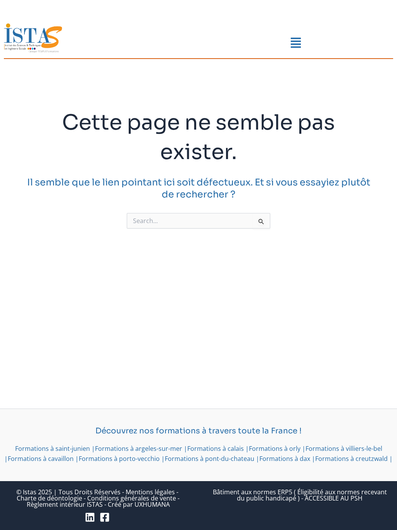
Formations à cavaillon (41, 458)
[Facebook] (105, 517)
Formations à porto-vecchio (119, 458)
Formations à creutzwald (351, 458)
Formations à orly (274, 448)
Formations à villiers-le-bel (344, 448)
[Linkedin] (90, 517)
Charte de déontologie (49, 498)
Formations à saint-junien (52, 448)
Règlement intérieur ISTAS (65, 504)
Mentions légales (150, 492)
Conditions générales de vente (131, 498)
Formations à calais (215, 448)
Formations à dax (284, 458)
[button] (296, 43)
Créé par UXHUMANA (139, 504)
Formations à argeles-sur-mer (138, 448)
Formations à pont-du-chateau (209, 458)
